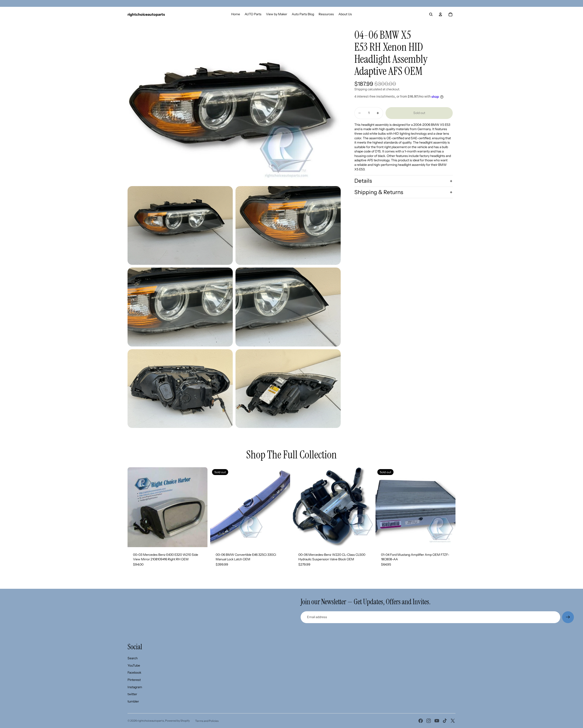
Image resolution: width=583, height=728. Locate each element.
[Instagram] (428, 720)
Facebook (134, 672)
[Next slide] (200, 507)
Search (133, 658)
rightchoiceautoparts (150, 720)
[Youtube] (437, 720)
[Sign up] (568, 617)
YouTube (134, 665)
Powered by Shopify (177, 720)
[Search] (431, 14)
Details (363, 180)
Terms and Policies (207, 721)
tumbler (133, 701)
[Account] (440, 14)
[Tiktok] (444, 720)
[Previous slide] (134, 507)
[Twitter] (452, 720)
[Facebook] (420, 720)
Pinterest (134, 680)
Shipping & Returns (378, 192)
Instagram (135, 687)
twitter (132, 694)
